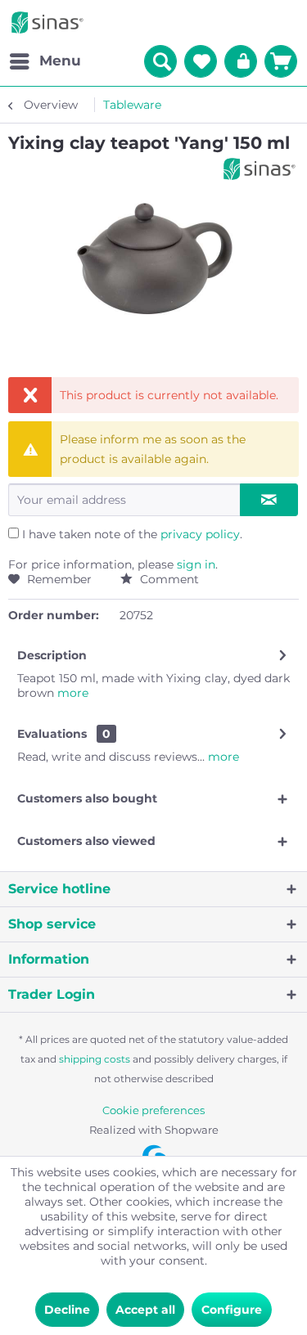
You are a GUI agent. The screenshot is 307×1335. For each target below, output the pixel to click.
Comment (168, 579)
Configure (231, 1309)
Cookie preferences (153, 1110)
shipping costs (94, 1059)
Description (52, 655)
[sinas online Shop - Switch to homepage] (47, 22)
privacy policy (200, 534)
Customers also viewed (86, 841)
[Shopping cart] (280, 61)
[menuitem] (44, 61)
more (71, 692)
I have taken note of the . (132, 534)
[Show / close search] (160, 61)
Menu (60, 60)
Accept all (145, 1309)
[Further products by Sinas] (259, 169)
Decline (67, 1309)
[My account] (240, 61)
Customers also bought (87, 798)
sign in (196, 564)
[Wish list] (200, 61)
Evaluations (52, 733)
